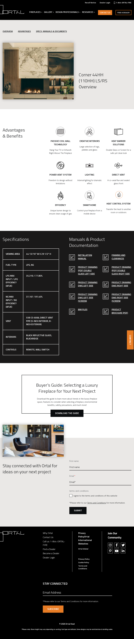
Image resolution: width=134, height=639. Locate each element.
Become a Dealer (51, 553)
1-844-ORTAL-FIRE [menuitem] (123, 2)
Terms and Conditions (96, 502)
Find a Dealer (123, 12)
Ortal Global (83, 548)
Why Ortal (48, 533)
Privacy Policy (82, 534)
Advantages (24, 31)
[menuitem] (90, 2)
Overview (8, 31)
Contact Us (105, 12)
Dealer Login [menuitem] (105, 2)
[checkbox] (100, 495)
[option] (38, 71)
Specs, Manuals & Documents (51, 31)
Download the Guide (67, 413)
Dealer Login (49, 557)
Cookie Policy (83, 562)
